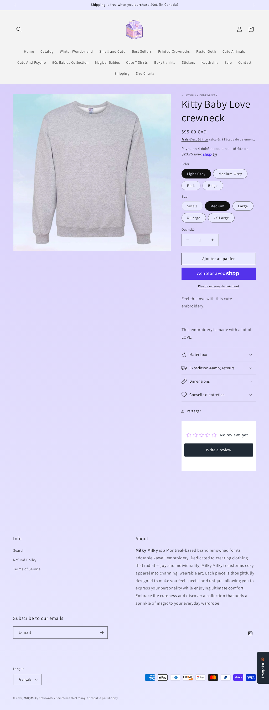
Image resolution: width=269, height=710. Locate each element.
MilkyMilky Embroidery (39, 698)
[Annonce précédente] (15, 5)
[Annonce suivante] (254, 5)
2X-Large (221, 217)
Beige (213, 185)
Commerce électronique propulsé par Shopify (87, 698)
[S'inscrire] (101, 632)
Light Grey (196, 173)
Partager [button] (194, 411)
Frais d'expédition (195, 139)
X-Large (193, 217)
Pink (191, 185)
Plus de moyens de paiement (218, 286)
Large (243, 206)
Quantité (188, 229)
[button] (19, 29)
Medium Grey (230, 173)
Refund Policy (25, 559)
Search (19, 550)
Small (195, 207)
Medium (217, 206)
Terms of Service (27, 569)
